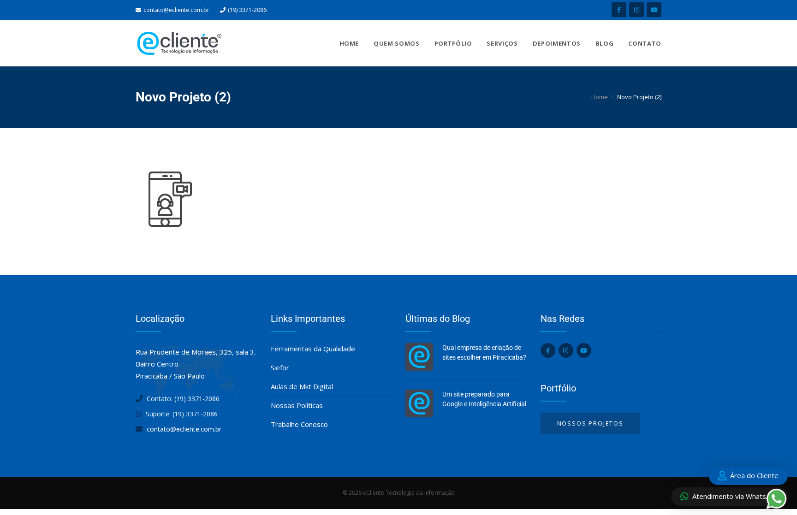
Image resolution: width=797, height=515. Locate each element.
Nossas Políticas (297, 405)
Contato (644, 43)
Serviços (502, 43)
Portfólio (453, 43)
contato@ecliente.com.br (176, 10)
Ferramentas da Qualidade (313, 348)
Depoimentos (557, 43)
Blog (604, 43)
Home (349, 43)
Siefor (280, 367)
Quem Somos (397, 43)
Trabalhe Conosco (299, 424)
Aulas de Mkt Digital (302, 386)
